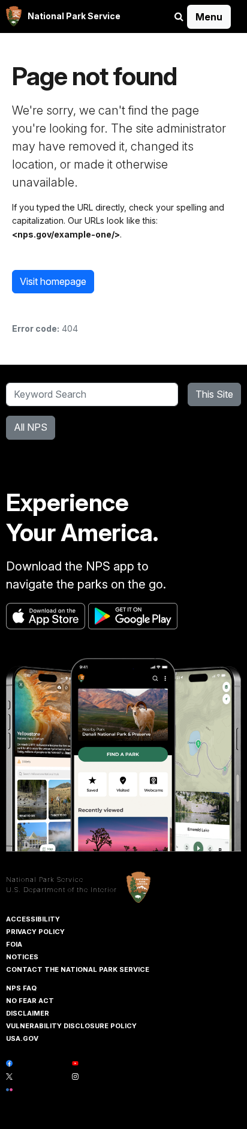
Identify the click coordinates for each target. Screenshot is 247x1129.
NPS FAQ (21, 988)
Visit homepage (53, 281)
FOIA (14, 944)
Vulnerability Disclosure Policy (71, 1026)
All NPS (30, 427)
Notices (22, 957)
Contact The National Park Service (77, 969)
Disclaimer (27, 1013)
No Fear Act (30, 1000)
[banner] (63, 16)
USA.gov (22, 1038)
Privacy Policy (35, 931)
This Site (214, 394)
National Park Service (44, 879)
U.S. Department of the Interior (61, 889)
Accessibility (33, 919)
